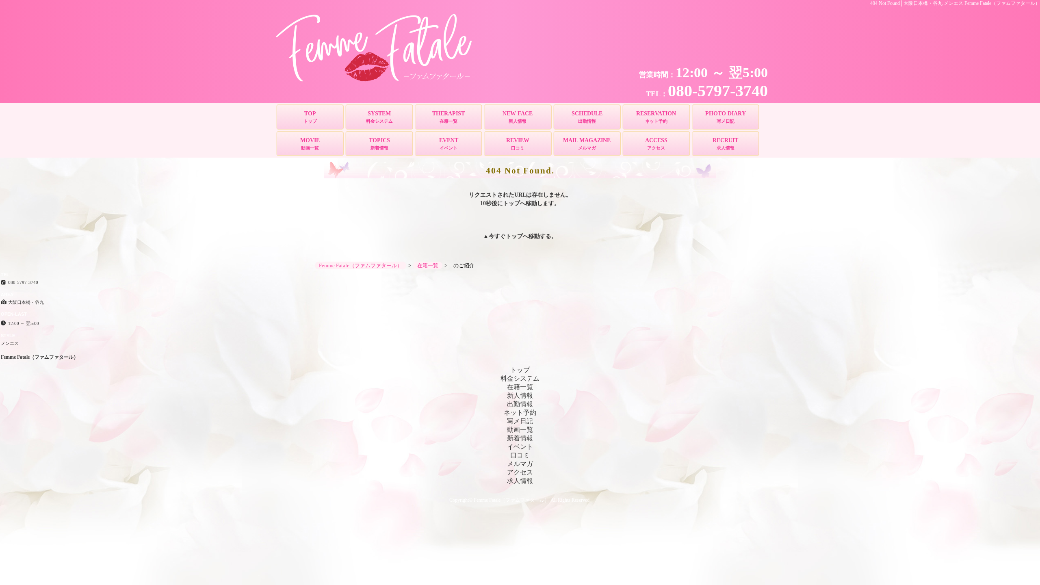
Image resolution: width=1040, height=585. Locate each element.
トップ (514, 236)
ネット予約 (520, 412)
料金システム (520, 378)
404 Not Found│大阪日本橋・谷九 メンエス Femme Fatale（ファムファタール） (955, 3)
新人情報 (520, 395)
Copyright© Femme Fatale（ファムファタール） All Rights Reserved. (520, 500)
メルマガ (520, 463)
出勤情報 (520, 404)
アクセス (520, 472)
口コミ (520, 455)
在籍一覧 (520, 387)
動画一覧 (520, 429)
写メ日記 (520, 421)
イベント (520, 446)
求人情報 (520, 480)
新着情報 (520, 438)
